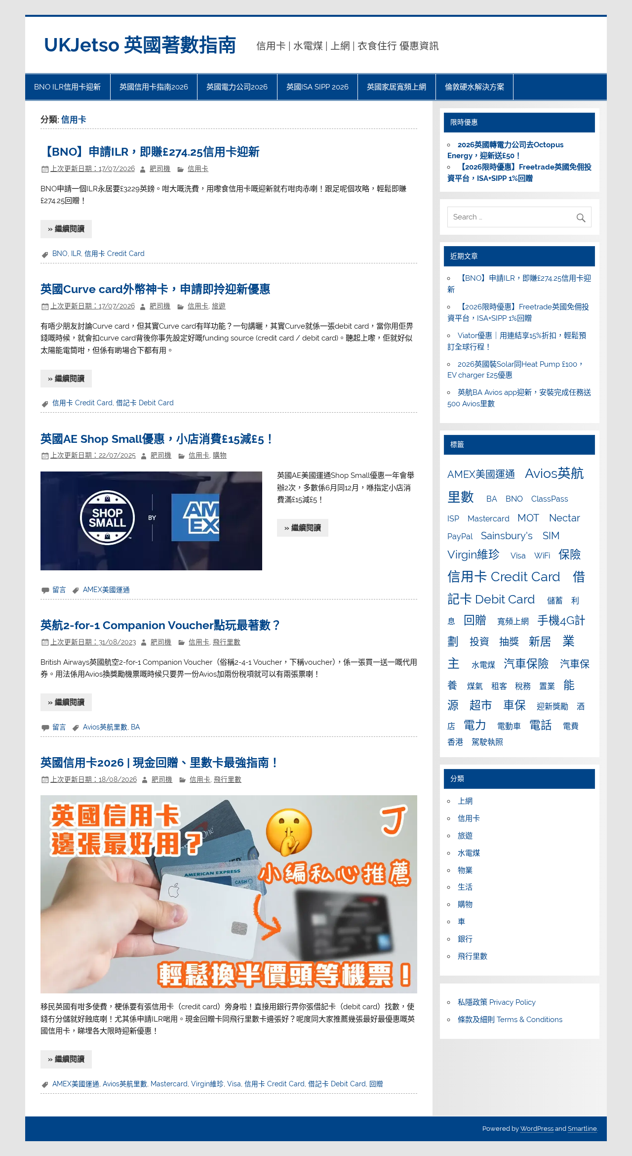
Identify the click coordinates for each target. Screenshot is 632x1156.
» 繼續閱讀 (66, 228)
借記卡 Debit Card (145, 403)
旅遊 (219, 306)
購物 (220, 455)
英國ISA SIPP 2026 (317, 87)
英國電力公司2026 (237, 87)
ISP (453, 518)
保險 (569, 554)
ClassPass (549, 499)
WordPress (536, 1128)
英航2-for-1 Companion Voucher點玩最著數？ (161, 625)
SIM (551, 536)
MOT (528, 518)
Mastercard (169, 1084)
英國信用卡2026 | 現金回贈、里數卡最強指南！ (160, 762)
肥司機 (160, 168)
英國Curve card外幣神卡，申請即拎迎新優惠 (155, 289)
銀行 (465, 939)
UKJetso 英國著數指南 (140, 45)
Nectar (564, 518)
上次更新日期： (92, 168)
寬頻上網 (513, 621)
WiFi (542, 555)
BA (135, 727)
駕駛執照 (487, 742)
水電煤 (483, 665)
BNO (60, 253)
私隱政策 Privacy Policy (497, 1002)
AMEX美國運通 (106, 590)
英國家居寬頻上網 (396, 87)
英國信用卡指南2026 (153, 87)
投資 (479, 642)
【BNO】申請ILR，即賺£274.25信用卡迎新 (150, 151)
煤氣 (475, 686)
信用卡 (198, 168)
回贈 (376, 1084)
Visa (234, 1084)
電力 (475, 725)
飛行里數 (226, 642)
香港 (455, 742)
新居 (540, 641)
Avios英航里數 (105, 727)
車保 (514, 705)
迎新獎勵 (552, 706)
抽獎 (509, 642)
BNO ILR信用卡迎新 (67, 87)
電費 (571, 726)
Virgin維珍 (207, 1084)
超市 (481, 705)
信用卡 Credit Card (114, 253)
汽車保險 (526, 663)
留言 (59, 590)
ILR (76, 253)
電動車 (509, 726)
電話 (540, 725)
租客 (499, 686)
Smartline (582, 1128)
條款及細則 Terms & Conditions (510, 1019)
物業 (465, 870)
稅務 (523, 686)
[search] (583, 215)
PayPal (460, 536)
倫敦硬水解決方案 (474, 87)
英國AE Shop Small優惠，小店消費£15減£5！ (158, 438)
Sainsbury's (507, 536)
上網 (465, 801)
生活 (465, 887)
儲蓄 (555, 600)
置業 (547, 686)
